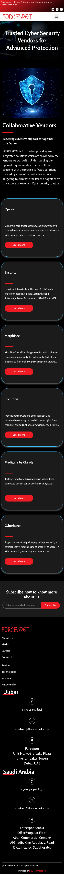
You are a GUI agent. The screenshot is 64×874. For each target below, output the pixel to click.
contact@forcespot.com (32, 729)
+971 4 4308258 (32, 709)
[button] (56, 16)
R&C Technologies (37, 871)
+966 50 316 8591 (32, 789)
